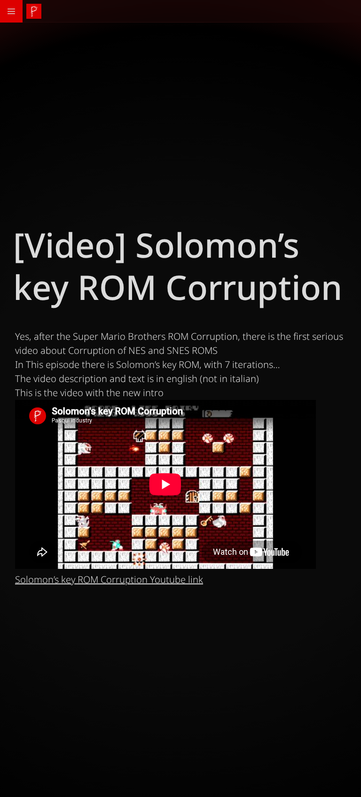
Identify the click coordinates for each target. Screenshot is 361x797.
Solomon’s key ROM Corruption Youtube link (109, 579)
